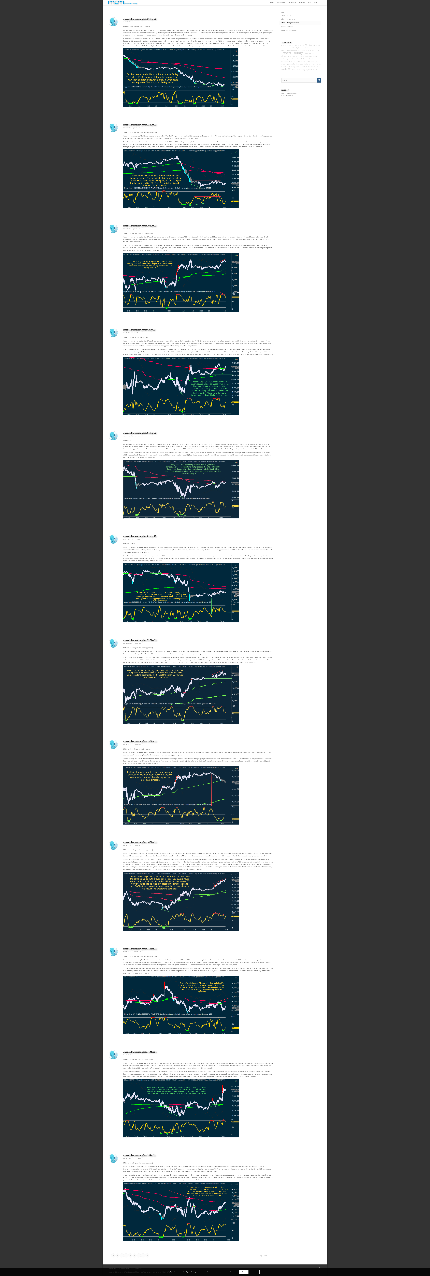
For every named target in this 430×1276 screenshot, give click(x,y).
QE (313, 70)
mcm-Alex (137, 22)
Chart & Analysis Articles (290, 23)
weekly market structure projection (292, 50)
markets (301, 56)
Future (293, 70)
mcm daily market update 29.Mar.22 (140, 640)
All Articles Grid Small (288, 19)
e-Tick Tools (304, 67)
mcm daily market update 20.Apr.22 (139, 225)
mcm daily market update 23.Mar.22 (140, 741)
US (309, 67)
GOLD (283, 70)
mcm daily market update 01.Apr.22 (139, 536)
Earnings (293, 67)
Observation (308, 59)
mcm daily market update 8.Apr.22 (139, 329)
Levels (306, 53)
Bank (291, 56)
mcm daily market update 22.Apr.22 (139, 124)
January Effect (314, 67)
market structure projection (300, 64)
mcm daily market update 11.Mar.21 (140, 1051)
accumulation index (287, 45)
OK (243, 1272)
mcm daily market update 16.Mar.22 (140, 842)
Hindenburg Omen (299, 45)
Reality (310, 70)
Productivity (307, 56)
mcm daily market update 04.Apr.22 (139, 432)
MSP (288, 69)
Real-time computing (302, 70)
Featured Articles (287, 27)
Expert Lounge (292, 53)
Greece (298, 67)
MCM (287, 66)
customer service (287, 95)
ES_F (297, 48)
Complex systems (286, 48)
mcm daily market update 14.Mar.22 (140, 948)
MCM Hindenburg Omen (313, 50)
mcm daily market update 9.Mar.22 (139, 1155)
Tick (294, 48)
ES (292, 48)
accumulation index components (309, 48)
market (292, 61)
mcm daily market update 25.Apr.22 (139, 18)
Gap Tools (301, 59)
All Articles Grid (286, 16)
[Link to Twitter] (319, 1267)
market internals (293, 59)
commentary (316, 45)
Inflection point (285, 64)
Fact (304, 50)
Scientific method (311, 61)
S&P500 (308, 45)
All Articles (284, 12)
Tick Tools (295, 56)
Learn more (254, 1272)
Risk (305, 61)
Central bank (300, 61)
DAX (316, 70)
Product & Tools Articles (289, 30)
